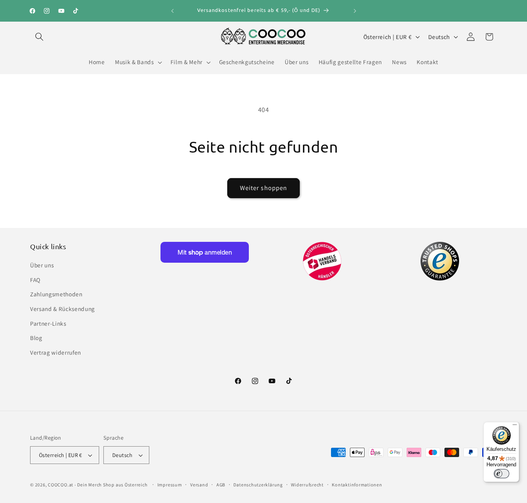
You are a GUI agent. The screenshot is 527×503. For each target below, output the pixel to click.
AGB (220, 485)
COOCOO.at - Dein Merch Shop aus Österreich (97, 485)
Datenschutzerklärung (257, 485)
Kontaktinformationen (357, 485)
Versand (199, 485)
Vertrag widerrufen (55, 352)
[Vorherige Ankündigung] (172, 11)
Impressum (169, 485)
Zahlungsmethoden (56, 294)
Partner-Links (48, 323)
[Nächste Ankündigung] (354, 11)
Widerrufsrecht (307, 485)
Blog (36, 338)
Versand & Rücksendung (62, 309)
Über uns (42, 265)
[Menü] (514, 426)
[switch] (501, 473)
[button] (39, 36)
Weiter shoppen (263, 188)
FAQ (35, 280)
